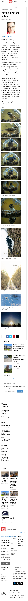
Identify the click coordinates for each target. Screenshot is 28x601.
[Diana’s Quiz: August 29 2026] (5, 513)
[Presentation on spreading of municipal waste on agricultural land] (14, 474)
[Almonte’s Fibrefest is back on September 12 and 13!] (14, 493)
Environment (4, 574)
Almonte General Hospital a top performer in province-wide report (5, 458)
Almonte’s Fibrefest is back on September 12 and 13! (13, 500)
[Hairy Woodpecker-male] (11, 187)
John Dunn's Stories (14, 547)
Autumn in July (17, 366)
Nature (3, 578)
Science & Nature (5, 8)
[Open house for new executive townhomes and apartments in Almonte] (8, 347)
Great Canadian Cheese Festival (5, 417)
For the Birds (14, 8)
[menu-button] (2, 1)
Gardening (20, 541)
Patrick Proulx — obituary (12, 518)
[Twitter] (10, 336)
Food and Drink (21, 539)
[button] (25, 1)
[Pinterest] (14, 336)
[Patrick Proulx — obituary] (14, 513)
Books (12, 545)
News (10, 590)
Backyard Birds (5, 573)
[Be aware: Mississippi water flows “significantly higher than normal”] (8, 358)
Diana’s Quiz (12, 597)
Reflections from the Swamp (13, 553)
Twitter (17, 378)
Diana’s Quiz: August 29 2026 (5, 518)
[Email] (17, 336)
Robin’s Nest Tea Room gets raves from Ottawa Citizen (5, 432)
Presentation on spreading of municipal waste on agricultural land (14, 482)
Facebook (9, 378)
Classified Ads (12, 595)
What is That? (4, 580)
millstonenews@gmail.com (8, 536)
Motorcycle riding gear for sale (4, 479)
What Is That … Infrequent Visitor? (5, 439)
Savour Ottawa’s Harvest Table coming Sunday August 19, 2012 (5, 424)
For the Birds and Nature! (5, 444)
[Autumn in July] (8, 369)
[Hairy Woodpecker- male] (11, 211)
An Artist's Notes (13, 542)
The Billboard (21, 595)
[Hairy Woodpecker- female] (11, 242)
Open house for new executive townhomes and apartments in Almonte (19, 348)
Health (19, 543)
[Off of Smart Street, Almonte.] (11, 275)
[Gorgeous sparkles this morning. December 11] (11, 300)
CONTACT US (19, 597)
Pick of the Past (14, 550)
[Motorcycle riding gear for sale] (5, 474)
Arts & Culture (13, 538)
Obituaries (20, 545)
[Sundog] (11, 319)
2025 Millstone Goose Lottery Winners (5, 411)
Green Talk (3, 576)
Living (20, 537)
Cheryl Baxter (7, 36)
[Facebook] (7, 336)
